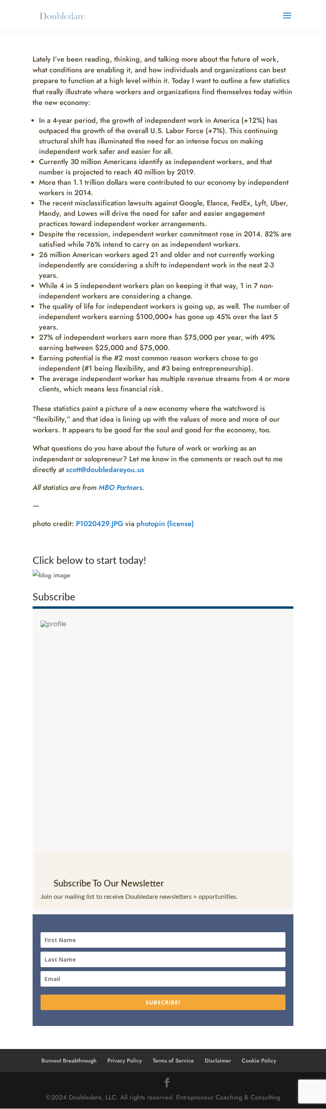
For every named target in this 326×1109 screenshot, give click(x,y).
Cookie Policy (259, 1060)
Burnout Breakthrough (69, 1060)
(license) (180, 524)
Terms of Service (173, 1060)
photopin (150, 524)
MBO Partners (120, 487)
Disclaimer (218, 1060)
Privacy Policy (124, 1060)
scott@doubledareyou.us (105, 470)
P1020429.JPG (99, 524)
